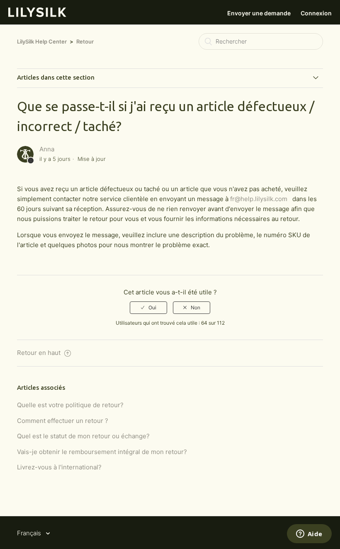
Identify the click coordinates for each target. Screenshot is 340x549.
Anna (46, 149)
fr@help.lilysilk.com (258, 199)
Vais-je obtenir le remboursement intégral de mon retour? (102, 452)
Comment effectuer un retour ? (62, 421)
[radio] (148, 307)
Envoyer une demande (259, 13)
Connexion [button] (316, 13)
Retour (85, 41)
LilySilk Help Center (42, 41)
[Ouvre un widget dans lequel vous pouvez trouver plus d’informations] (309, 534)
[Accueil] (37, 15)
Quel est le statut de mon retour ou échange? (83, 436)
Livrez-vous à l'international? (59, 467)
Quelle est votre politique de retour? (70, 405)
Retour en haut (39, 353)
